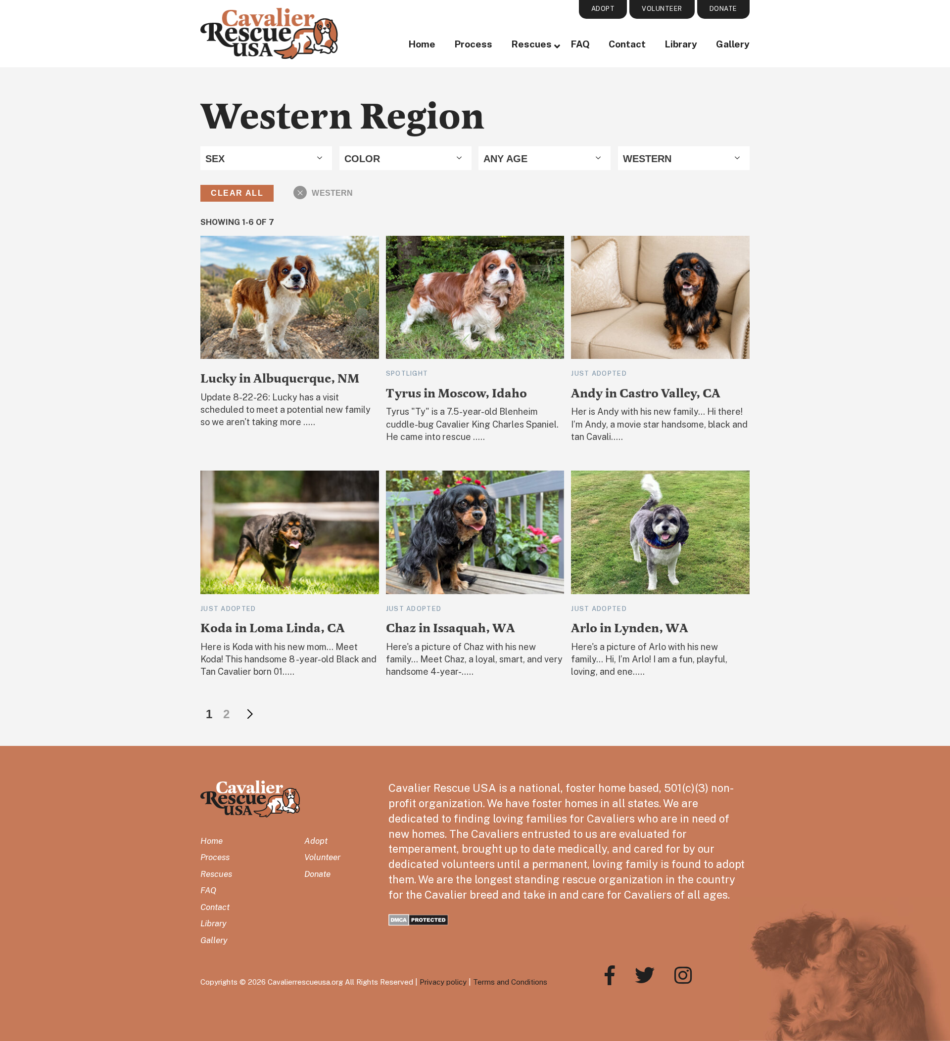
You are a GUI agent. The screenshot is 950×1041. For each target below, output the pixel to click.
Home (421, 44)
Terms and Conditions (510, 982)
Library (681, 44)
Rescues (531, 44)
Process (473, 44)
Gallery (733, 44)
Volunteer (322, 857)
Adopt (316, 841)
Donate (317, 874)
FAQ (580, 44)
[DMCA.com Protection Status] (418, 918)
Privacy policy (443, 982)
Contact (627, 44)
